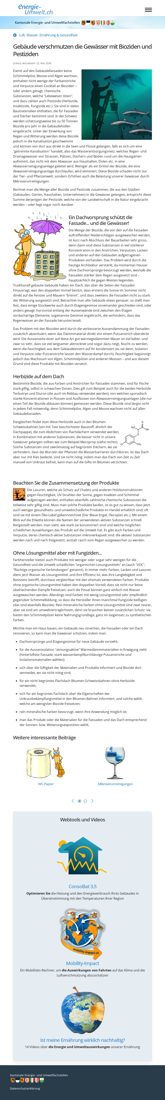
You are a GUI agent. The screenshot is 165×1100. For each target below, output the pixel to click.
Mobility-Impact (82, 963)
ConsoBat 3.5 (83, 886)
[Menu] (148, 10)
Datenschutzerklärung (25, 1088)
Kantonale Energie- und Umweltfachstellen (48, 22)
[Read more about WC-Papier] (45, 762)
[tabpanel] (47, 768)
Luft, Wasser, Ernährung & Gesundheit (48, 35)
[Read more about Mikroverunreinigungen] (115, 762)
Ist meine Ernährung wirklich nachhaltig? (82, 1040)
